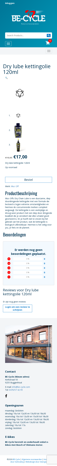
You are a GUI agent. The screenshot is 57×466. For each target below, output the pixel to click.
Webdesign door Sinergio (36, 462)
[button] (6, 77)
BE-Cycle (16, 459)
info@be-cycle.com (21, 387)
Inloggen (9, 3)
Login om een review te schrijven (17, 308)
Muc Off (15, 186)
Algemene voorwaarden (32, 459)
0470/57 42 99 (16, 389)
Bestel (28, 180)
